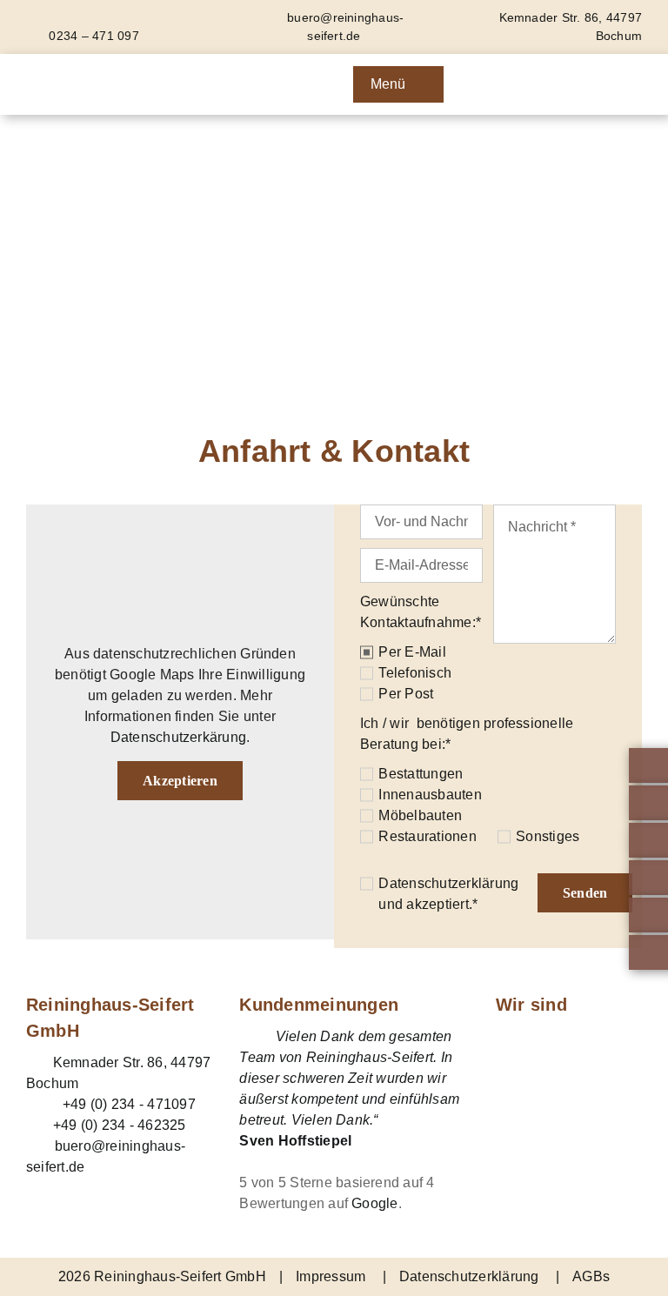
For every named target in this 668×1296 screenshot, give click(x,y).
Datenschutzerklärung (448, 883)
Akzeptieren (180, 780)
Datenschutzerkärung (178, 737)
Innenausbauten (429, 794)
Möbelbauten (420, 815)
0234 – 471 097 (92, 36)
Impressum (330, 1276)
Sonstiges (547, 836)
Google (374, 1203)
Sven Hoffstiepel (295, 1140)
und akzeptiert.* (448, 894)
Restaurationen (427, 836)
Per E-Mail (411, 652)
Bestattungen (420, 773)
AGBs (591, 1276)
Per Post (405, 693)
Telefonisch (414, 672)
